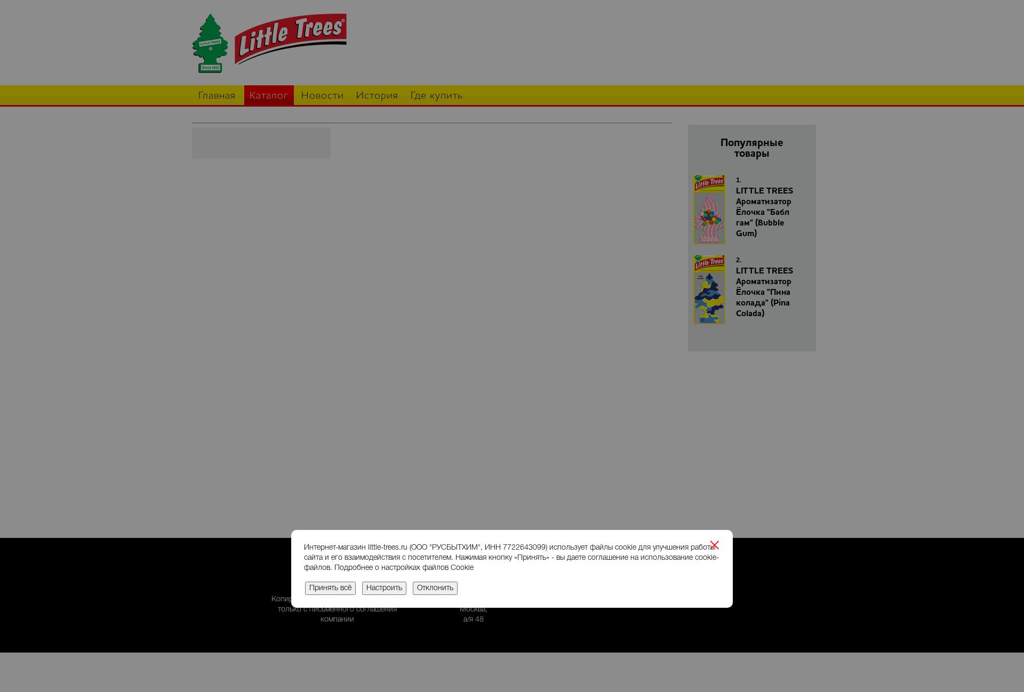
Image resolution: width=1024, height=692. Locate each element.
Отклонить (435, 588)
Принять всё (330, 588)
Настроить (384, 588)
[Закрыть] (714, 546)
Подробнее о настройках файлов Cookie (404, 568)
